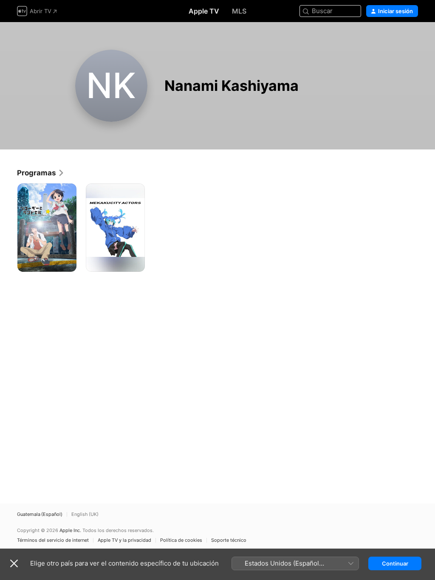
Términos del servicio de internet (53, 540)
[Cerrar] (14, 563)
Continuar (395, 563)
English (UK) (85, 514)
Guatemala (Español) (39, 514)
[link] (41, 172)
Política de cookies (181, 540)
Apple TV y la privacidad (124, 540)
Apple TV (204, 11)
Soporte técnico (228, 540)
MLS (239, 11)
